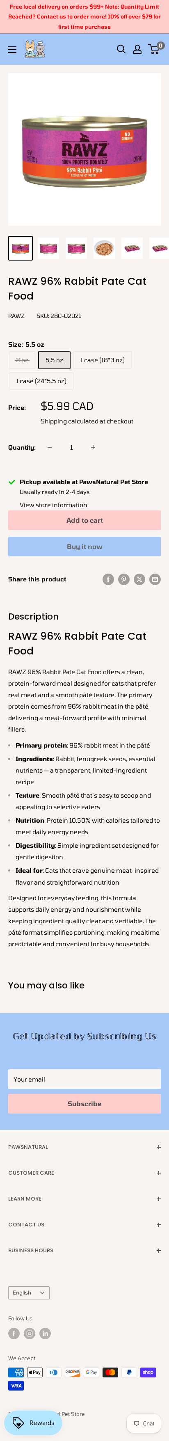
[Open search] (121, 49)
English (22, 1292)
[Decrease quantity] (49, 447)
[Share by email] (155, 579)
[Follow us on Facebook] (14, 1333)
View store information (53, 504)
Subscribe (85, 1103)
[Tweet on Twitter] (139, 579)
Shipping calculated (69, 421)
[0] (154, 49)
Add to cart (84, 520)
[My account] (137, 49)
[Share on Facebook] (108, 579)
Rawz (16, 315)
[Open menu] (12, 49)
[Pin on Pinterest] (124, 579)
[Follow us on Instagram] (29, 1333)
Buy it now (85, 546)
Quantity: (22, 447)
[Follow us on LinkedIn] (45, 1333)
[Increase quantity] (93, 447)
